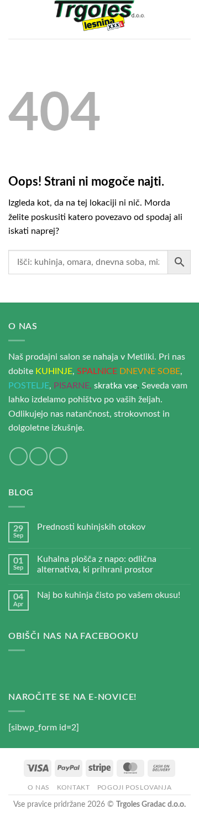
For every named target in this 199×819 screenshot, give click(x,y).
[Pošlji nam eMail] (38, 456)
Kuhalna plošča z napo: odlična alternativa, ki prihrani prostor (96, 564)
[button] (15, 19)
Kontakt (73, 787)
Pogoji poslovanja (134, 787)
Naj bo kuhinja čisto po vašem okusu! (108, 595)
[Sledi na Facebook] (18, 456)
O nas (39, 787)
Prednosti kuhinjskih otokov (91, 527)
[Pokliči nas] (58, 456)
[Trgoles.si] (99, 19)
